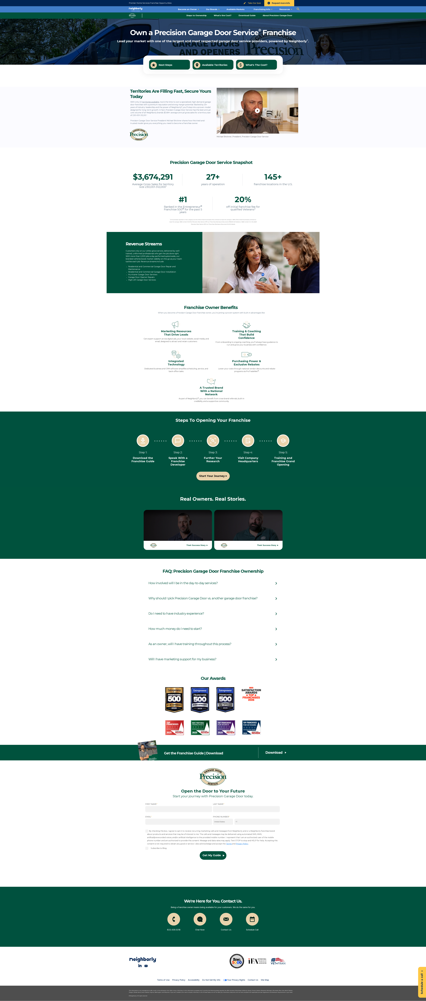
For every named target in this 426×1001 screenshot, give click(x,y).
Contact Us (253, 980)
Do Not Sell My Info (211, 980)
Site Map (265, 980)
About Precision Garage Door (277, 15)
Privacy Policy (178, 980)
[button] (213, 583)
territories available (150, 102)
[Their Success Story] (178, 529)
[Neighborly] (136, 9)
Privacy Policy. (242, 844)
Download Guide (247, 15)
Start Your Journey (212, 476)
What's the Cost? (222, 15)
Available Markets (236, 9)
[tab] (213, 583)
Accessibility (193, 980)
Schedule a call (421, 983)
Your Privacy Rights (236, 980)
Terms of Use (163, 980)
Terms (229, 844)
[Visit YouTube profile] (146, 965)
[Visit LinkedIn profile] (140, 965)
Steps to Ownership (196, 15)
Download (273, 753)
